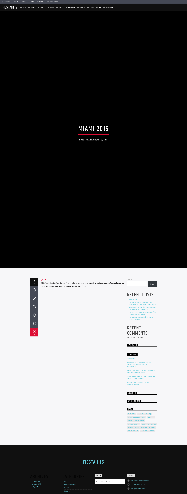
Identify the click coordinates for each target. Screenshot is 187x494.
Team (16, 2)
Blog (32, 2)
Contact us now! (52, 2)
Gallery (151, 439)
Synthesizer (133, 452)
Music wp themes (149, 446)
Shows (33, 7)
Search (129, 301)
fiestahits (9, 7)
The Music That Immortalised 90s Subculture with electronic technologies (139, 386)
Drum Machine (134, 439)
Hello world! (133, 321)
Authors (131, 436)
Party (130, 449)
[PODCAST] (45, 301)
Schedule (7, 2)
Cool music (142, 436)
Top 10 (40, 2)
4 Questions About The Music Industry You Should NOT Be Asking (141, 393)
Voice (151, 452)
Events (82, 7)
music (130, 442)
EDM (144, 439)
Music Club (139, 442)
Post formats (141, 449)
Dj (150, 436)
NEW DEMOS (110, 7)
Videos (24, 2)
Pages (92, 7)
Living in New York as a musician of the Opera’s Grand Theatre (141, 399)
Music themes (133, 446)
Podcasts (71, 7)
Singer (152, 449)
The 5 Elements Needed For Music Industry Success (139, 405)
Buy (100, 7)
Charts (42, 7)
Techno (144, 452)
